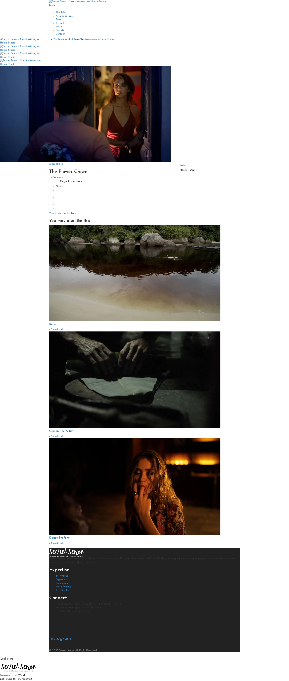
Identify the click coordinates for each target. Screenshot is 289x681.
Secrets (60, 30)
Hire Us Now (69, 213)
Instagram (60, 638)
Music (59, 27)
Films (58, 20)
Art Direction (63, 590)
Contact (60, 34)
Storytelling (62, 576)
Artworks (61, 23)
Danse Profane (59, 537)
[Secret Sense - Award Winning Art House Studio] (77, 2)
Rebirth (54, 324)
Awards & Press (64, 16)
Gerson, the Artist (61, 431)
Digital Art (62, 579)
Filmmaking (62, 583)
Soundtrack (56, 164)
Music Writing (63, 587)
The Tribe (61, 12)
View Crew (55, 213)
